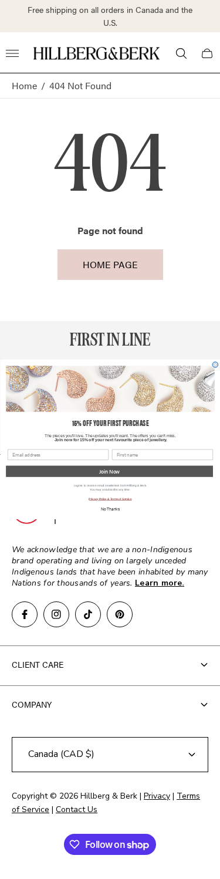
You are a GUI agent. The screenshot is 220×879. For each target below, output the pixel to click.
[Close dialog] (215, 365)
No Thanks (109, 509)
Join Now (109, 471)
